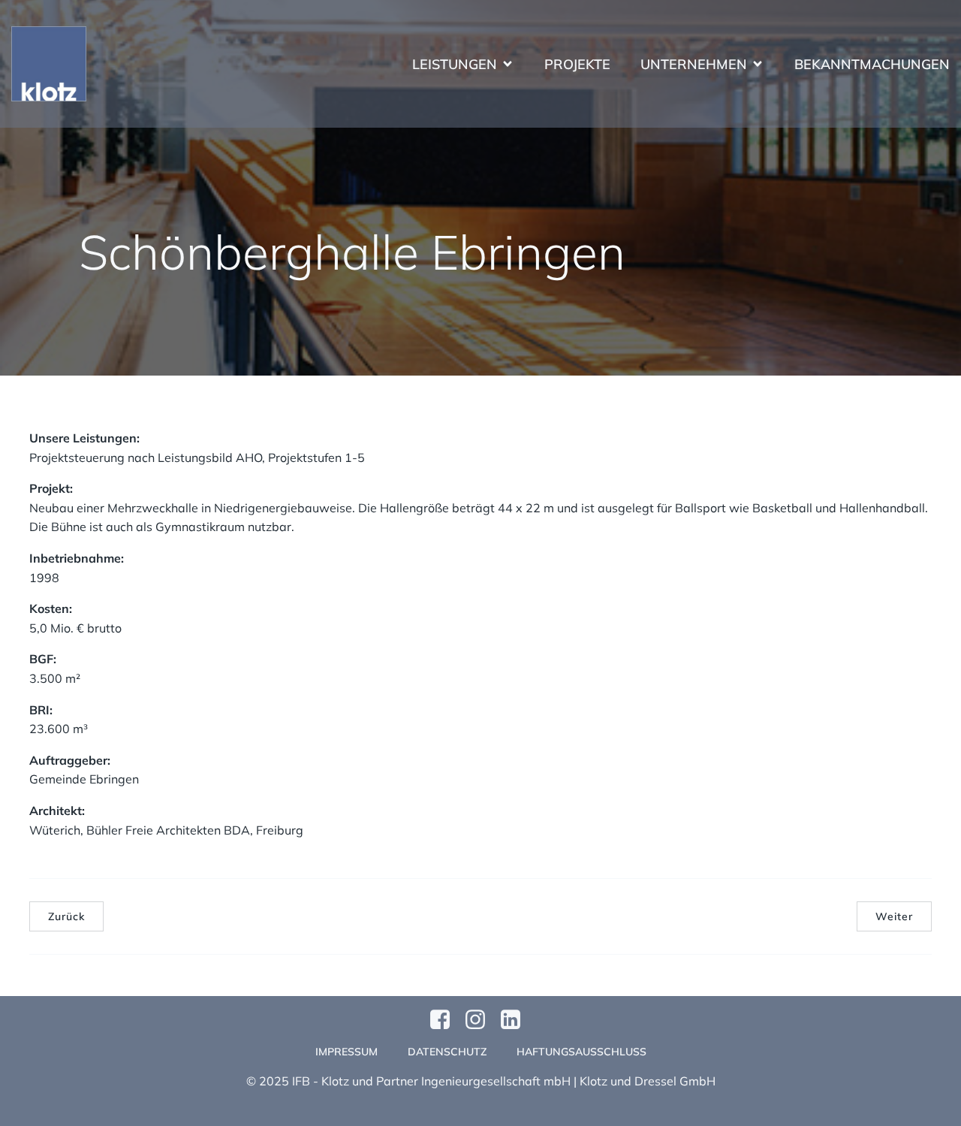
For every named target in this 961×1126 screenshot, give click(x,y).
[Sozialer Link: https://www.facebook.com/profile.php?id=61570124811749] (445, 1020)
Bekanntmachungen (872, 64)
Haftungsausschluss (581, 1051)
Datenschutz (447, 1051)
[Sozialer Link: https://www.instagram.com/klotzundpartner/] (481, 1020)
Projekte (577, 64)
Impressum (346, 1051)
